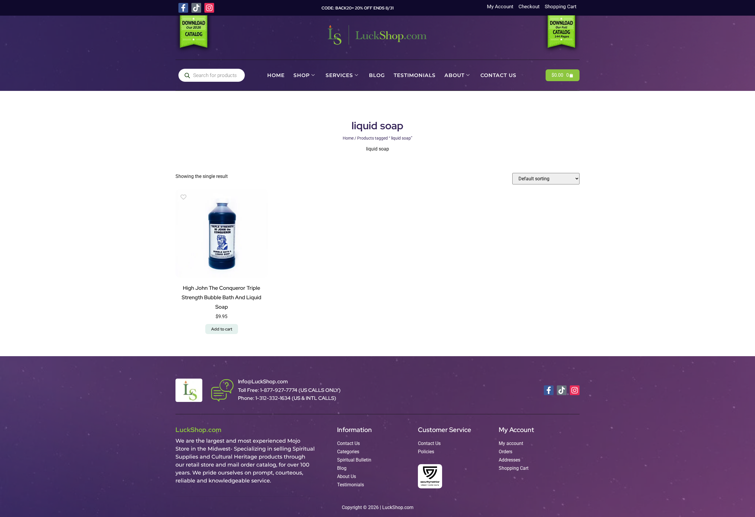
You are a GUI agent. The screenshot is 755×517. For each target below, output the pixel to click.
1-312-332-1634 (273, 398)
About (454, 75)
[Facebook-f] (183, 8)
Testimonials (415, 75)
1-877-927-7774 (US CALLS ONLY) (300, 390)
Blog (377, 75)
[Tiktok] (196, 8)
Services (339, 75)
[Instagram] (209, 8)
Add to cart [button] (221, 329)
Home (276, 75)
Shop (301, 75)
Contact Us (498, 75)
